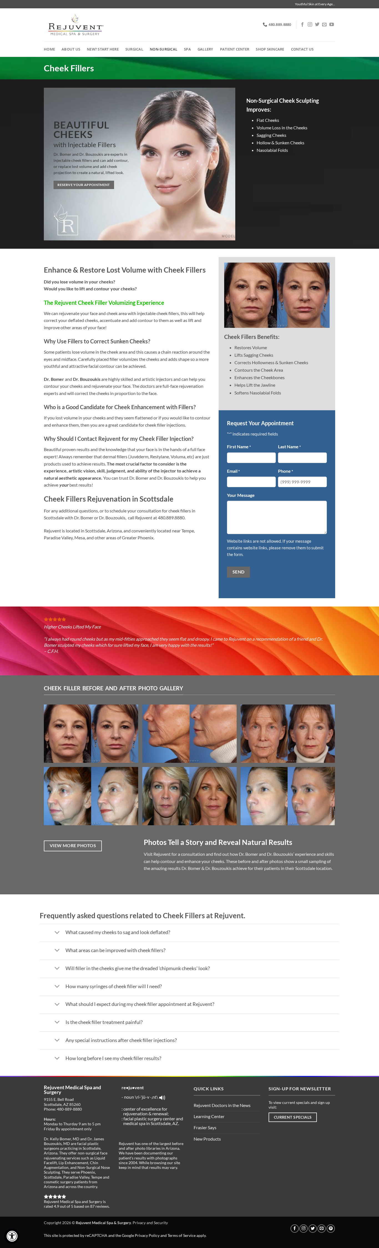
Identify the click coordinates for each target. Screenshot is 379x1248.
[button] (93, 735)
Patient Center (234, 49)
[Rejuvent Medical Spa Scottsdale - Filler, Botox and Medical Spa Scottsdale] (75, 25)
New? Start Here (103, 49)
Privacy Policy (147, 1235)
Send (239, 571)
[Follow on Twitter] (317, 24)
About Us (71, 49)
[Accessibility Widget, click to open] (11, 1236)
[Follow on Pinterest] (331, 1228)
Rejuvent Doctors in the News (222, 1105)
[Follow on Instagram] (310, 24)
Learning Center (209, 1116)
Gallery (205, 49)
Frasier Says (205, 1127)
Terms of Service (182, 1235)
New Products (207, 1138)
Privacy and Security (150, 1222)
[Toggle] (57, 933)
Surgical (134, 49)
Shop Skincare (270, 49)
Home (49, 49)
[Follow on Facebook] (302, 24)
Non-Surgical (163, 49)
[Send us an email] (324, 24)
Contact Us (302, 49)
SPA (187, 49)
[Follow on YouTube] (331, 24)
